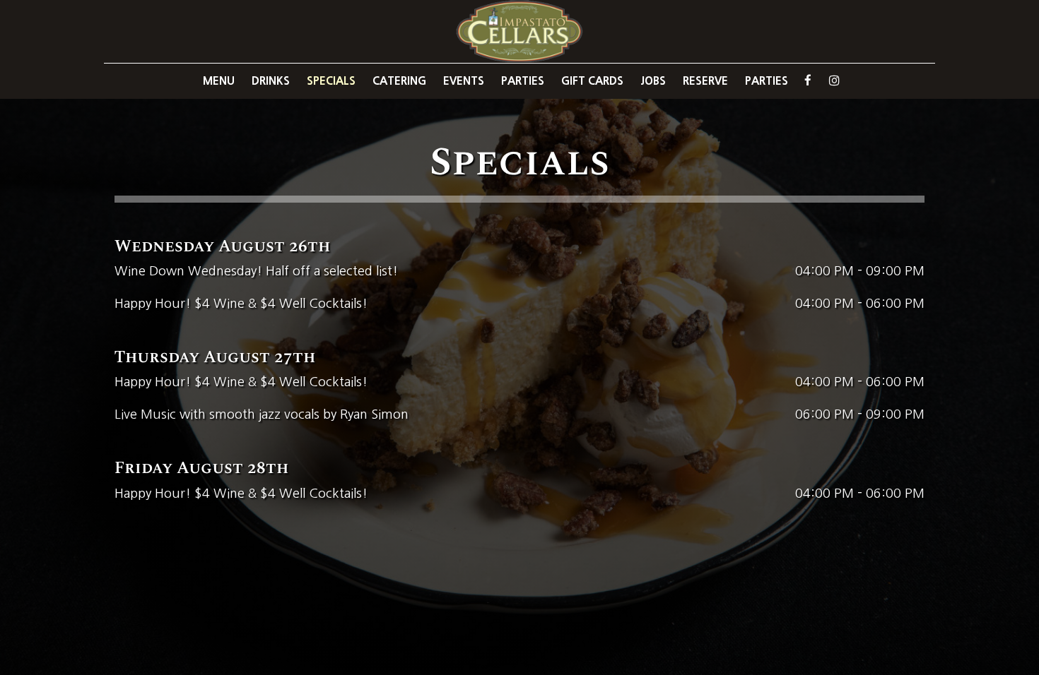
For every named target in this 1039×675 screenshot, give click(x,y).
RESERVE (705, 81)
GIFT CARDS (592, 81)
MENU (219, 81)
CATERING (399, 81)
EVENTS (463, 81)
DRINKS (271, 81)
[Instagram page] (834, 80)
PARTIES (522, 81)
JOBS (653, 81)
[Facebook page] (808, 80)
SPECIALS (331, 81)
